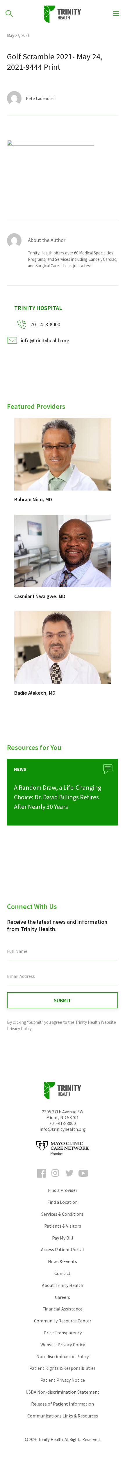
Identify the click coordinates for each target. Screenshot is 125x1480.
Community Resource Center (62, 1321)
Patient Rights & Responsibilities (62, 1368)
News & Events (62, 1261)
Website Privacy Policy (62, 1344)
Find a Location (62, 1202)
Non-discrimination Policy (62, 1356)
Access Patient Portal (62, 1249)
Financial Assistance (62, 1309)
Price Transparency (63, 1332)
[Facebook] (42, 1178)
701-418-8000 (62, 1123)
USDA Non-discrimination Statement (62, 1392)
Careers (62, 1297)
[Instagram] (56, 1178)
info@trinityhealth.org (45, 340)
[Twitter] (69, 1178)
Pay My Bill (62, 1238)
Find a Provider (62, 1190)
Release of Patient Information (62, 1404)
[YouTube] (83, 1178)
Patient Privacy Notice (62, 1380)
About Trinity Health (62, 1285)
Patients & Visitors (62, 1226)
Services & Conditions (62, 1214)
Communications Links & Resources (62, 1416)
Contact (62, 1273)
